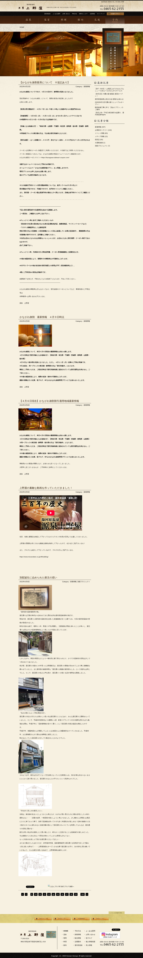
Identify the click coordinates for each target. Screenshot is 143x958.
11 (40, 894)
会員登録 (92, 13)
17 (67, 894)
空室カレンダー (83, 13)
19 (76, 894)
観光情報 (78, 938)
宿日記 (97, 139)
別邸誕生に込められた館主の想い (38, 577)
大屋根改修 (99, 143)
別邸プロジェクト (83, 581)
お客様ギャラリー (101, 130)
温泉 (65, 934)
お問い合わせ (66, 13)
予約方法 (74, 13)
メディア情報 (99, 136)
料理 (65, 942)
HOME (22, 27)
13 (49, 894)
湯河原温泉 (47, 13)
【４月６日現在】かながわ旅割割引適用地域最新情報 (49, 401)
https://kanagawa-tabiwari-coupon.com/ (55, 157)
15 (58, 894)
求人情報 (89, 945)
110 (82, 894)
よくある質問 (56, 13)
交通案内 (78, 942)
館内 (65, 945)
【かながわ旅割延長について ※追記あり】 (45, 82)
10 (36, 894)
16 (62, 894)
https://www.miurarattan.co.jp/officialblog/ (34, 557)
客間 (65, 938)
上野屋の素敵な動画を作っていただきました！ (46, 488)
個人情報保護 (90, 942)
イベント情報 (99, 133)
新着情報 (87, 86)
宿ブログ (89, 938)
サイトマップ (100, 13)
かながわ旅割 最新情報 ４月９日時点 (42, 317)
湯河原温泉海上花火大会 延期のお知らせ (109, 99)
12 (44, 894)
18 (71, 894)
